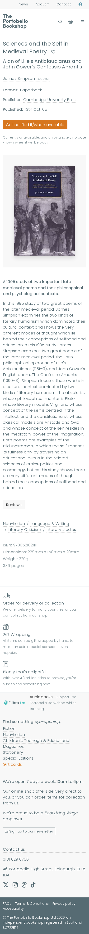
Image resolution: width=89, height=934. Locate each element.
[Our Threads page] (24, 885)
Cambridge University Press (50, 99)
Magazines (13, 746)
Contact (63, 4)
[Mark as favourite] (53, 51)
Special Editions (18, 758)
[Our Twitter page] (6, 885)
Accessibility (13, 908)
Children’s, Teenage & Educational (36, 740)
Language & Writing (49, 523)
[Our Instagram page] (15, 885)
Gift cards (12, 764)
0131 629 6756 (16, 859)
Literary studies (61, 529)
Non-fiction (14, 523)
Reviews (14, 504)
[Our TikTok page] (33, 885)
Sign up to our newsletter (31, 831)
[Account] (80, 4)
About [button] (41, 4)
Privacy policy (63, 903)
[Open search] (60, 21)
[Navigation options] (81, 21)
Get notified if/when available (35, 124)
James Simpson (26, 78)
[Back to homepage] (15, 21)
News (23, 4)
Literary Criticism (24, 529)
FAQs (7, 903)
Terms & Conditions (32, 903)
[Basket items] (71, 21)
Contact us (14, 849)
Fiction (9, 728)
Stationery (13, 752)
